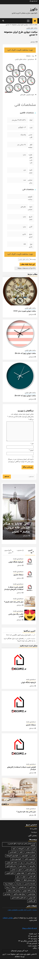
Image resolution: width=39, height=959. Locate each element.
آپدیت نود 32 (32, 936)
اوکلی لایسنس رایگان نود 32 (27, 941)
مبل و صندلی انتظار (29, 880)
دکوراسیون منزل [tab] (8, 551)
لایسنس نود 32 (32, 943)
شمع (20, 870)
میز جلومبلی (22, 887)
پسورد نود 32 (32, 938)
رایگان (35, 948)
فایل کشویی (10, 873)
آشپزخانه (21, 849)
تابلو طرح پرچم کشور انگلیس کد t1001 (18, 635)
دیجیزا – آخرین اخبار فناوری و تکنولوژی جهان (22, 910)
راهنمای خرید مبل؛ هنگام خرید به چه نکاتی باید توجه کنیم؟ (19, 639)
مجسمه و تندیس (30, 884)
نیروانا (13, 887)
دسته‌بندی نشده (18, 559)
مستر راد (18, 884)
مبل (18, 877)
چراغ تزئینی (31, 894)
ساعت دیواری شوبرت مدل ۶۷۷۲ (25, 311)
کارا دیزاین (32, 898)
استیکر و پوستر (30, 852)
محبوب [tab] (19, 550)
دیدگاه (31, 419)
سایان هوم (22, 866)
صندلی (13, 870)
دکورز (33, 9)
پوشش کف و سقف (14, 891)
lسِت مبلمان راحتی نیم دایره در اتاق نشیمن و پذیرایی (21, 844)
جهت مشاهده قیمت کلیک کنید (20, 50)
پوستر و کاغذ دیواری (29, 891)
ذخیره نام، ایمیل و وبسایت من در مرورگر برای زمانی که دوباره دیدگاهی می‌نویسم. (21, 460)
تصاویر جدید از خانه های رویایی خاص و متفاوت (16, 528)
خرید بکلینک (33, 934)
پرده (7, 887)
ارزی (3, 954)
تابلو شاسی (13, 852)
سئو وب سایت (32, 946)
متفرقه (18, 880)
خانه (36, 24)
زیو (22, 863)
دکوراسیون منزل (16, 859)
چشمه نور (7, 894)
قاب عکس (32, 877)
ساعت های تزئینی (31, 28)
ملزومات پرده (9, 884)
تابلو (21, 852)
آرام (28, 849)
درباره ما (34, 832)
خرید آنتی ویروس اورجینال (19, 951)
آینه (14, 849)
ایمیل (31, 450)
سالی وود (32, 866)
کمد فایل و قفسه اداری (19, 898)
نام (32, 444)
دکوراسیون (25, 856)
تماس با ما (33, 829)
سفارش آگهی (32, 835)
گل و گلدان (31, 901)
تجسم (33, 856)
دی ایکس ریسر (30, 863)
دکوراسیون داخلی (30, 859)
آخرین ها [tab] (30, 551)
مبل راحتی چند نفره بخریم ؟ (13, 602)
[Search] (3, 21)
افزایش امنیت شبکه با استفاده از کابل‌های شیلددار (13, 588)
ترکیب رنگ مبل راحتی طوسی (15, 615)
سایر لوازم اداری (11, 866)
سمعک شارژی (18, 574)
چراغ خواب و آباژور (19, 894)
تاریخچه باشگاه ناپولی (16, 562)
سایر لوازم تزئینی (30, 870)
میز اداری (32, 887)
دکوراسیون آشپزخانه (12, 856)
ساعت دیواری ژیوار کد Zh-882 (25, 395)
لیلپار (23, 877)
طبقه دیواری (20, 873)
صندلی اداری (31, 873)
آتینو (33, 849)
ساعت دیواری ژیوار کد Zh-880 (25, 353)
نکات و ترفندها (23, 519)
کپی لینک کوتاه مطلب (28, 264)
